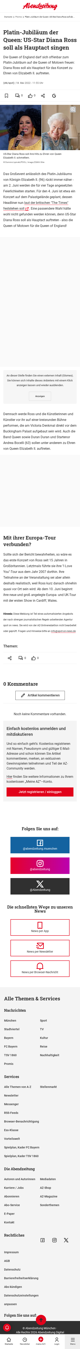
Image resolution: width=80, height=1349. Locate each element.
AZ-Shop (45, 1187)
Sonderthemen (49, 1205)
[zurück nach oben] (41, 1320)
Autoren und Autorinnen (19, 1179)
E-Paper (9, 1213)
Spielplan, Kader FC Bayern (21, 1147)
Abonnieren (11, 1196)
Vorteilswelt (12, 1138)
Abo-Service (12, 1205)
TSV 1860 (10, 1055)
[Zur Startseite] (40, 9)
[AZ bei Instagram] (54, 1240)
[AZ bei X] (66, 1240)
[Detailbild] (73, 109)
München (10, 1020)
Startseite (8, 17)
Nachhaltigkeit (49, 1055)
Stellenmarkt (48, 1087)
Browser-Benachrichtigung (21, 1121)
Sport (43, 1020)
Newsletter (11, 1095)
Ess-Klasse (11, 1130)
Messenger (11, 1104)
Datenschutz (12, 1269)
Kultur (44, 1037)
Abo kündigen (13, 1286)
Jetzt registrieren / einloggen (40, 792)
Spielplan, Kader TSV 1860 (21, 1156)
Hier (9, 777)
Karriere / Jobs (14, 1187)
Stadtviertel (11, 1029)
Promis (18, 17)
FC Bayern (10, 1046)
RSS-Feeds (11, 1112)
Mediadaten (48, 1179)
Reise (43, 1046)
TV (42, 1029)
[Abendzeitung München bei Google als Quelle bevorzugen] (54, 96)
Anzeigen (40, 396)
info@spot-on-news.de (63, 631)
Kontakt (9, 1222)
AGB (7, 1261)
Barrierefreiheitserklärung (21, 1278)
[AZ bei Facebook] (42, 1240)
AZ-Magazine (48, 1196)
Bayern (8, 1037)
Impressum (11, 1252)
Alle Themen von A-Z (17, 1087)
